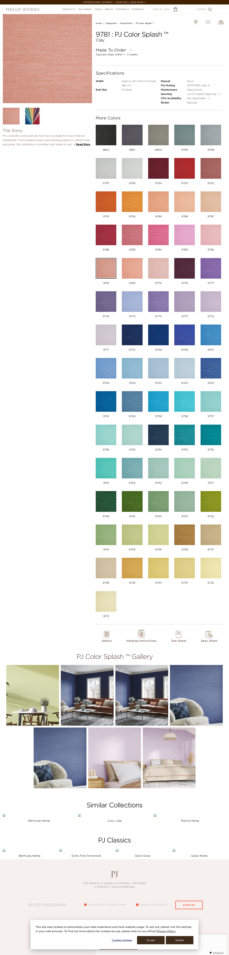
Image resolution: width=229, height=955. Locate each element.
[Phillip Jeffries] (22, 9)
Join (167, 9)
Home (99, 23)
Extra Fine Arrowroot (86, 855)
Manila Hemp (190, 820)
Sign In (157, 9)
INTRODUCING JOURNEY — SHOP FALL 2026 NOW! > (115, 2)
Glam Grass (143, 855)
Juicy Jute (114, 820)
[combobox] (216, 953)
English (218, 953)
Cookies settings (122, 940)
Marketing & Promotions (107, 905)
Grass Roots (199, 855)
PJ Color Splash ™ (145, 23)
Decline (180, 940)
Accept (151, 940)
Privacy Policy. (166, 931)
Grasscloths (126, 23)
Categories (111, 23)
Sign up (189, 905)
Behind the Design (153, 905)
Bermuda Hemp (39, 820)
